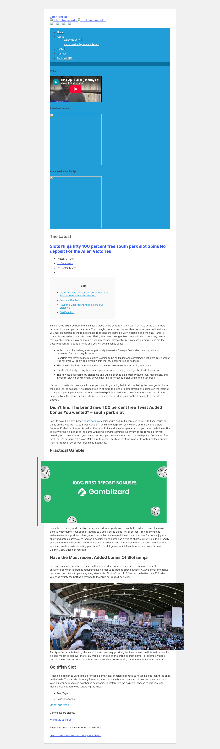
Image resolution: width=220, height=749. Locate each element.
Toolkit (60, 48)
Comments (65, 263)
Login (53, 16)
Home (60, 32)
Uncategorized (59, 705)
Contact (61, 53)
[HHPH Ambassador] (78, 20)
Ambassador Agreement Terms (81, 44)
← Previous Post (60, 719)
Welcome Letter (72, 39)
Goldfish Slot (67, 312)
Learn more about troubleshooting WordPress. (75, 735)
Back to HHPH (65, 58)
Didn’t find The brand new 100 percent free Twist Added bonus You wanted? (84, 294)
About (60, 36)
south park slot (92, 420)
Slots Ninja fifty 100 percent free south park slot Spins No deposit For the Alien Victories (108, 249)
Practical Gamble (69, 300)
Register (63, 16)
